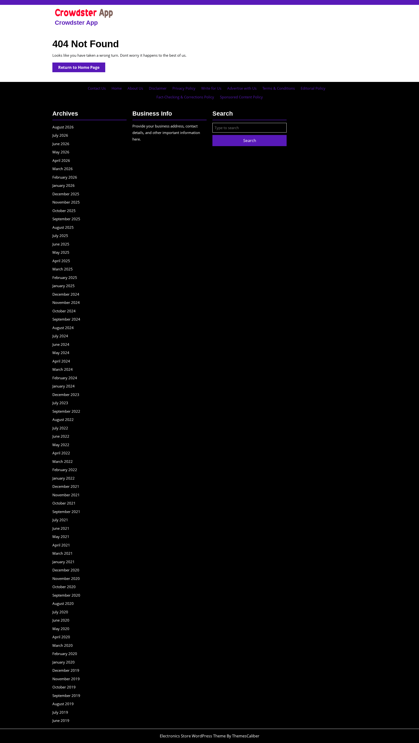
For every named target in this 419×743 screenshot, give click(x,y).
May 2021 (60, 536)
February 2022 (64, 469)
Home (117, 88)
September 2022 (66, 411)
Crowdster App (76, 22)
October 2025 (64, 210)
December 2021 (65, 486)
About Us (135, 88)
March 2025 (62, 269)
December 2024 (65, 294)
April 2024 (61, 361)
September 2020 (66, 595)
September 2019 (66, 695)
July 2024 (60, 335)
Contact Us (97, 88)
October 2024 (64, 310)
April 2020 (61, 636)
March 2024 (62, 369)
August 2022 (63, 419)
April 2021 (61, 545)
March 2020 (62, 645)
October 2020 (64, 586)
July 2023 (60, 402)
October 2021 (64, 503)
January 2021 (63, 561)
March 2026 (62, 168)
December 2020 (65, 570)
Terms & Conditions (278, 88)
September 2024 (66, 319)
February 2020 (64, 653)
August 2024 (63, 327)
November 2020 (66, 578)
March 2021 (62, 553)
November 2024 (66, 302)
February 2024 (64, 377)
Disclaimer (158, 88)
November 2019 (66, 678)
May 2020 (60, 628)
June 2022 (60, 436)
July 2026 (60, 135)
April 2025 (61, 260)
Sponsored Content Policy (241, 97)
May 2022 (60, 444)
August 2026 (63, 127)
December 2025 (65, 193)
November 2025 (66, 202)
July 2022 (60, 428)
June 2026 (60, 143)
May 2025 (60, 252)
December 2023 (65, 394)
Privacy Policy (183, 88)
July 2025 (60, 235)
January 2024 (63, 386)
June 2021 (60, 528)
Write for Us (211, 88)
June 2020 (60, 620)
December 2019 (65, 670)
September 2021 (66, 511)
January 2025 (63, 285)
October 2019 (64, 687)
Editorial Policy (313, 88)
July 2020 (60, 611)
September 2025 (66, 218)
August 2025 (63, 227)
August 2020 (63, 603)
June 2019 (60, 720)
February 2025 (64, 277)
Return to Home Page (81, 68)
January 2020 (63, 662)
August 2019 (63, 703)
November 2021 (66, 494)
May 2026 (60, 152)
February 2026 (64, 177)
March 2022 (62, 461)
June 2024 (60, 344)
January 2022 (63, 478)
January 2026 (63, 185)
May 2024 (60, 352)
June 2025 (60, 244)
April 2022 (61, 453)
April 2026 (61, 160)
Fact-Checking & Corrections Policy (185, 97)
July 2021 (60, 519)
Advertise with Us (242, 88)
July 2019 (60, 712)
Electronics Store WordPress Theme (193, 736)
